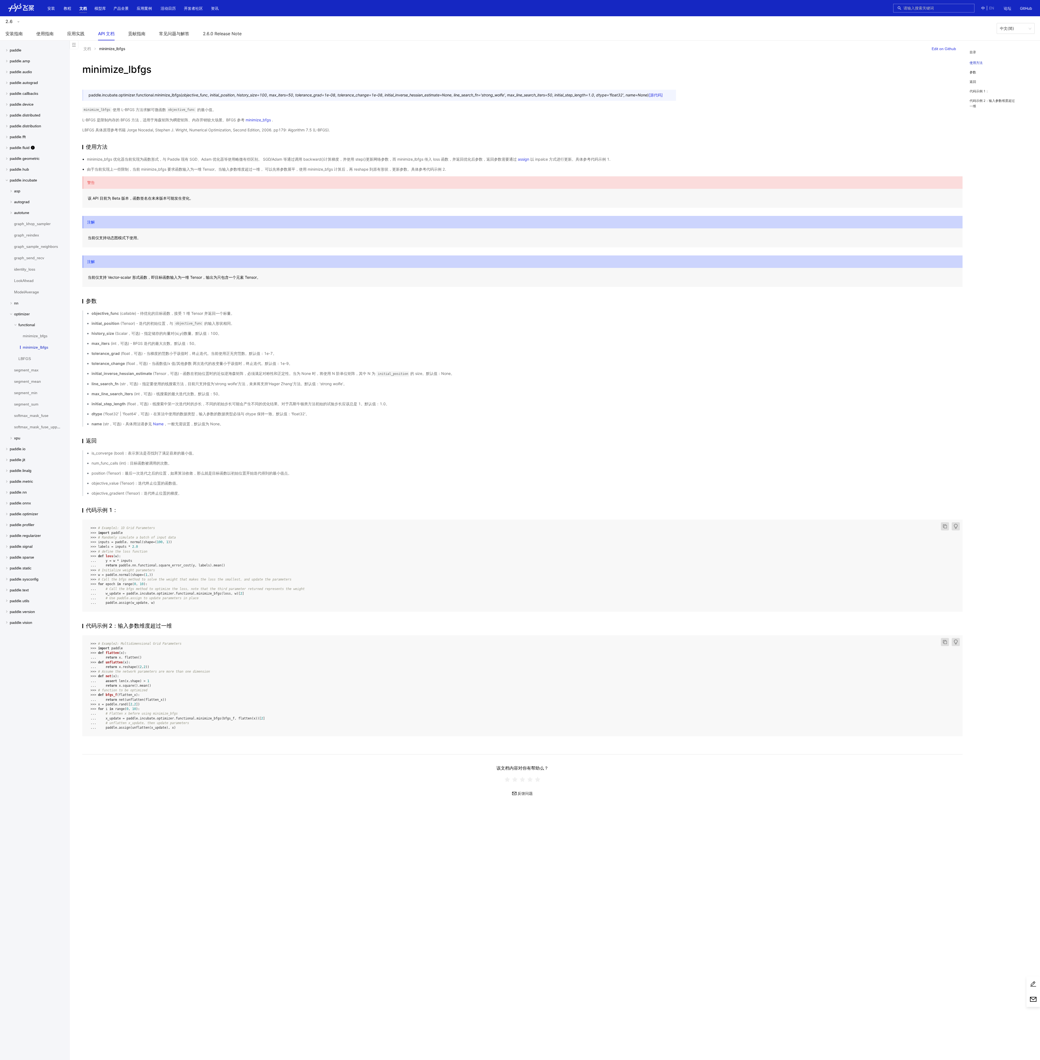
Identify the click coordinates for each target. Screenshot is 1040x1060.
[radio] (507, 779)
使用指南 (45, 33)
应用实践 (75, 33)
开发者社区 (193, 8)
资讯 (215, 8)
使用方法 (976, 63)
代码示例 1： (979, 91)
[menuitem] (1007, 9)
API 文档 (106, 33)
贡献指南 (136, 33)
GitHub (1026, 8)
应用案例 (144, 8)
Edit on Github (944, 49)
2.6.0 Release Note (222, 33)
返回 (973, 82)
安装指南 (14, 33)
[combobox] (937, 8)
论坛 (1007, 8)
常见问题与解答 (174, 33)
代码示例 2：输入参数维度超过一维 (992, 103)
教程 (67, 8)
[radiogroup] (522, 779)
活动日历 (168, 8)
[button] (83, 8)
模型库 (100, 8)
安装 (51, 8)
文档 (83, 8)
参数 (973, 72)
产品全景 (121, 8)
